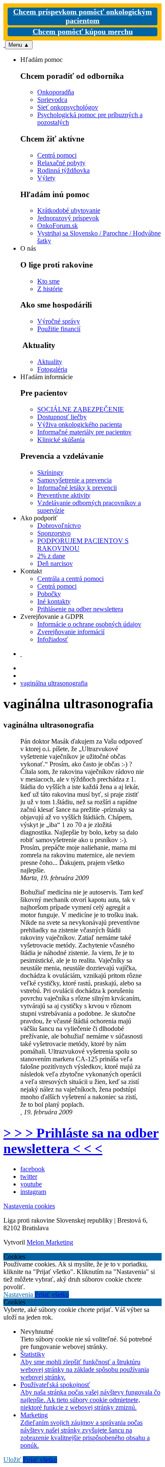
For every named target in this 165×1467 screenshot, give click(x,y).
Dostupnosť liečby (62, 416)
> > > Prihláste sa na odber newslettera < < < (81, 1140)
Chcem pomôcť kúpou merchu (83, 31)
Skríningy (50, 472)
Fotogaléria (52, 369)
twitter (28, 1176)
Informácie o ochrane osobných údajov (89, 624)
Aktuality (49, 361)
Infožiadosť (52, 639)
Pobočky (49, 593)
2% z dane (51, 555)
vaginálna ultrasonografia (54, 683)
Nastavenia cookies (29, 1206)
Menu (18, 45)
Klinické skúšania (61, 439)
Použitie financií (58, 328)
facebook (32, 1169)
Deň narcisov (55, 563)
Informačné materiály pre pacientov (84, 432)
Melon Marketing (50, 1242)
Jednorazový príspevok (68, 218)
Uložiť (13, 1459)
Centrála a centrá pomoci (70, 578)
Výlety (46, 178)
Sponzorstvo (54, 533)
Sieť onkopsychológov (67, 107)
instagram (33, 1191)
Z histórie (50, 288)
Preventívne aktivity (64, 495)
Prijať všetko (52, 1294)
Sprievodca (52, 99)
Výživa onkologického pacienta (79, 424)
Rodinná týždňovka (63, 170)
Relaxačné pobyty (61, 162)
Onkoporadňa (55, 92)
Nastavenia (19, 1294)
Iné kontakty (54, 601)
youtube (31, 1184)
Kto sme (48, 281)
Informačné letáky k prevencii (77, 487)
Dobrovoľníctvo (59, 525)
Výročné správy (58, 321)
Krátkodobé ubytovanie (68, 210)
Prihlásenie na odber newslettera (80, 609)
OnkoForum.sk (57, 225)
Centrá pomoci (57, 155)
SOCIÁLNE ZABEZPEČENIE (80, 409)
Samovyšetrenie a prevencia (74, 480)
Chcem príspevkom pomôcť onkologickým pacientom (82, 16)
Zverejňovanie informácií (70, 631)
